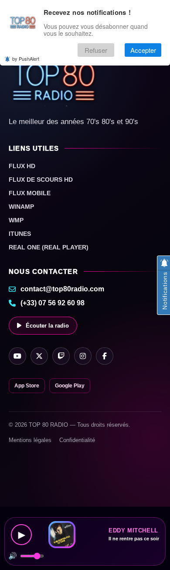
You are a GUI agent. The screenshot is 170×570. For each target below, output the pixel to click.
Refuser (96, 50)
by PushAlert (25, 58)
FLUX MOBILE (30, 193)
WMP (16, 220)
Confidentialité (77, 440)
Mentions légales (30, 440)
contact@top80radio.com (62, 289)
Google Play (70, 386)
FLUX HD (22, 165)
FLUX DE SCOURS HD (41, 179)
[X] (39, 356)
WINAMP (21, 206)
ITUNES (20, 233)
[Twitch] (61, 356)
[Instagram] (83, 356)
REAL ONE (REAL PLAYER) (48, 247)
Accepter (143, 50)
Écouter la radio (47, 325)
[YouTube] (17, 356)
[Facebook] (104, 356)
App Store (26, 386)
